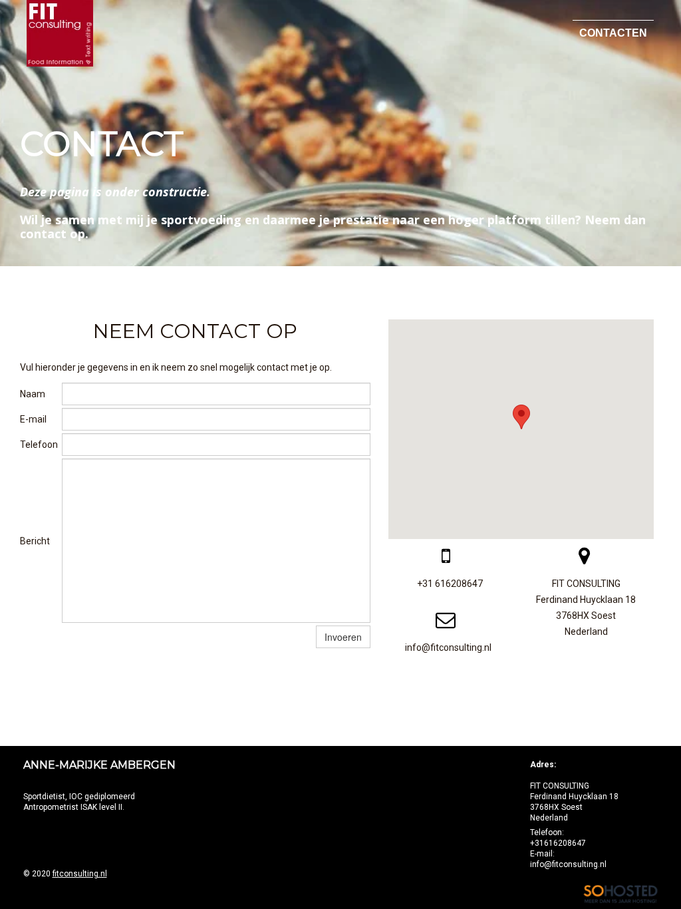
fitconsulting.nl (80, 873)
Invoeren (343, 636)
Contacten (613, 33)
